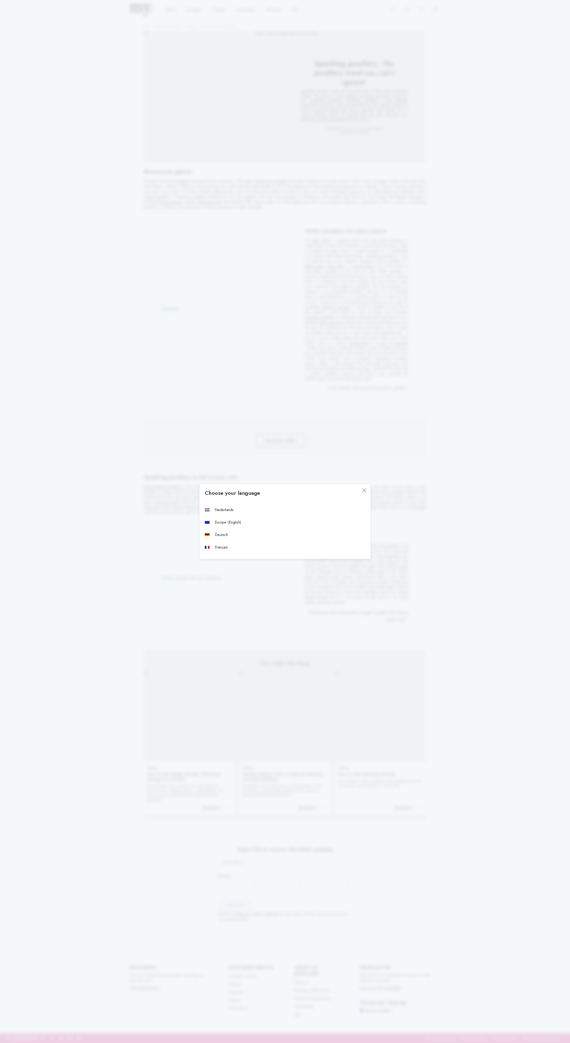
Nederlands (224, 509)
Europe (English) (228, 522)
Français (221, 547)
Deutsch (221, 534)
